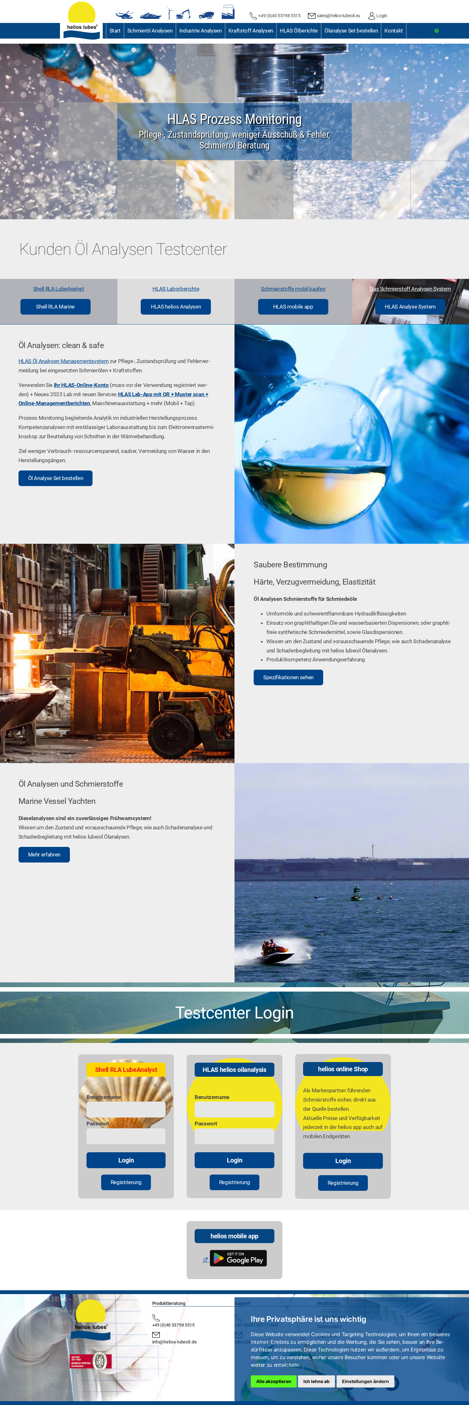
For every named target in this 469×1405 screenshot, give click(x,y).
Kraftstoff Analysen (250, 30)
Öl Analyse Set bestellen (55, 478)
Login (381, 15)
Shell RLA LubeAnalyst (58, 289)
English (420, 31)
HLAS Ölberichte (299, 30)
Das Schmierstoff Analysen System (410, 289)
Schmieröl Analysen (150, 30)
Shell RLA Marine (55, 306)
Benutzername (103, 1097)
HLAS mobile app (293, 306)
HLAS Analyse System (410, 306)
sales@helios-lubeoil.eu (338, 15)
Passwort (97, 1123)
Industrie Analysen (200, 30)
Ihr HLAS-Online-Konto (81, 385)
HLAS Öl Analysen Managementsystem (64, 361)
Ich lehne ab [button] (316, 1381)
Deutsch (449, 31)
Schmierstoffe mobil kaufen (293, 289)
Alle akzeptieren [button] (273, 1381)
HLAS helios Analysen (176, 306)
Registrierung (126, 1182)
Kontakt (393, 30)
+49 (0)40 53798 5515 (279, 15)
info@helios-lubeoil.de (174, 1341)
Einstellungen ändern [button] (365, 1381)
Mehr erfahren (44, 854)
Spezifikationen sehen (288, 677)
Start (115, 30)
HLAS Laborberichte (176, 289)
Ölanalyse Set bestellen (351, 30)
